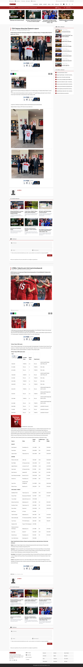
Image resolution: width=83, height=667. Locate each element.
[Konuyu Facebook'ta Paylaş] (11, 74)
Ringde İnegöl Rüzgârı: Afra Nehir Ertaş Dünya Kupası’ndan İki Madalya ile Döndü (16, 212)
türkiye (22, 574)
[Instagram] (71, 1)
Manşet (40, 210)
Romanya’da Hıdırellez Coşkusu (23, 7)
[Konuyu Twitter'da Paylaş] (13, 74)
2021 (15, 574)
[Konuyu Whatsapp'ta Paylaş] (15, 74)
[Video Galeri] (63, 4)
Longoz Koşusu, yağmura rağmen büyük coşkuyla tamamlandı (31, 212)
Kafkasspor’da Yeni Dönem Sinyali (15, 229)
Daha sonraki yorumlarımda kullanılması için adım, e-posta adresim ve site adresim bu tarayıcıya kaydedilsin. (30, 252)
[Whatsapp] (73, 1)
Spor (11, 210)
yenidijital (19, 190)
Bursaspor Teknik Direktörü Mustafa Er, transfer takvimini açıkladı (17, 21)
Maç (19, 574)
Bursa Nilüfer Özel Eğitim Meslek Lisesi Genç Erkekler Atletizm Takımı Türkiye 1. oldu (33, 21)
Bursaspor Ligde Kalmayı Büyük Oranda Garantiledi (45, 212)
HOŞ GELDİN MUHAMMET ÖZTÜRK (66, 20)
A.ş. (16, 574)
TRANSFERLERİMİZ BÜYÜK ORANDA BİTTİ (50, 21)
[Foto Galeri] (61, 4)
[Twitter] (69, 1)
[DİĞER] (66, 4)
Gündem (26, 210)
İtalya (18, 574)
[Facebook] (67, 1)
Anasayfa (13, 269)
